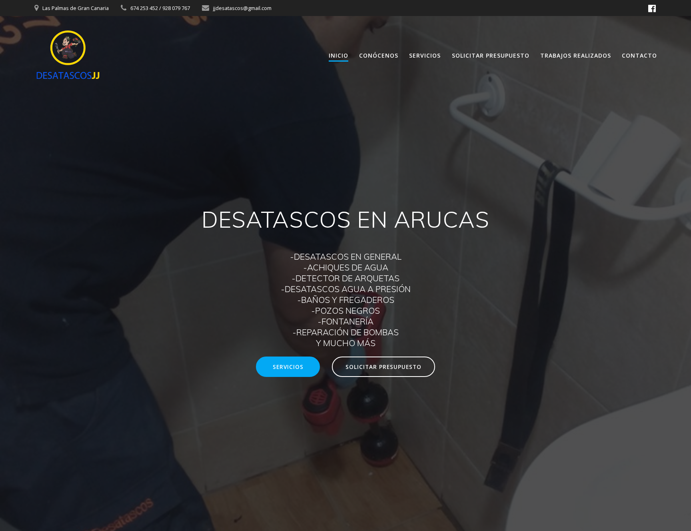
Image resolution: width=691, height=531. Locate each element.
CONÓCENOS (378, 55)
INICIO (338, 55)
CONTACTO (639, 55)
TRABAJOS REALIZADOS (575, 55)
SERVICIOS (425, 55)
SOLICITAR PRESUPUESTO (490, 55)
